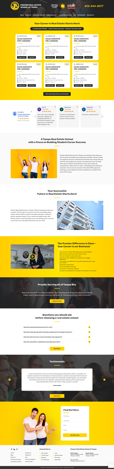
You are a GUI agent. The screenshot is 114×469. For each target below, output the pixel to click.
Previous (10, 380)
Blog (12, 455)
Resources (28, 455)
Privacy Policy (29, 461)
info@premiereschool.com (77, 461)
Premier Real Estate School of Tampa (24, 115)
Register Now (21, 57)
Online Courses (51, 15)
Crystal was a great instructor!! (90, 114)
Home (22, 15)
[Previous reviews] (35, 116)
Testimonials (81, 15)
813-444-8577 (94, 6)
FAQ (74, 15)
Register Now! (57, 301)
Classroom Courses (39, 15)
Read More (57, 348)
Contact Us (90, 15)
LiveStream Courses (65, 15)
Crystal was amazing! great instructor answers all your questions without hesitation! (67, 116)
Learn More (32, 57)
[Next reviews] (101, 116)
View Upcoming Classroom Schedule (57, 94)
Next (104, 380)
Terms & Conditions (30, 459)
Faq (26, 457)
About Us (28, 15)
